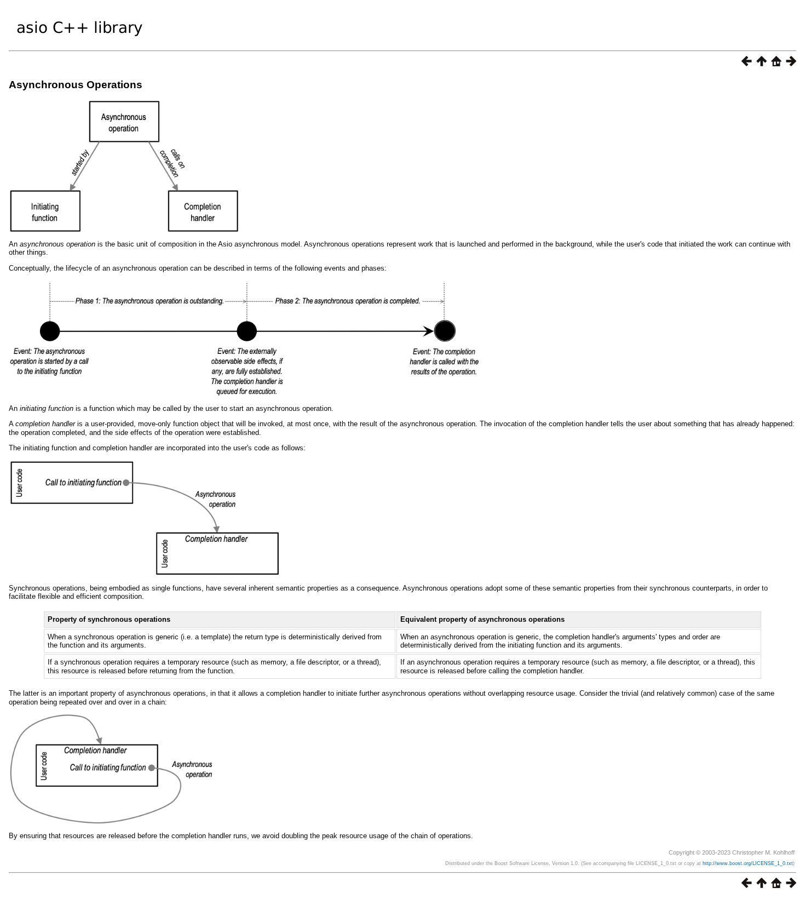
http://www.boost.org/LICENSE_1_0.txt (748, 863)
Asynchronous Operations (75, 84)
